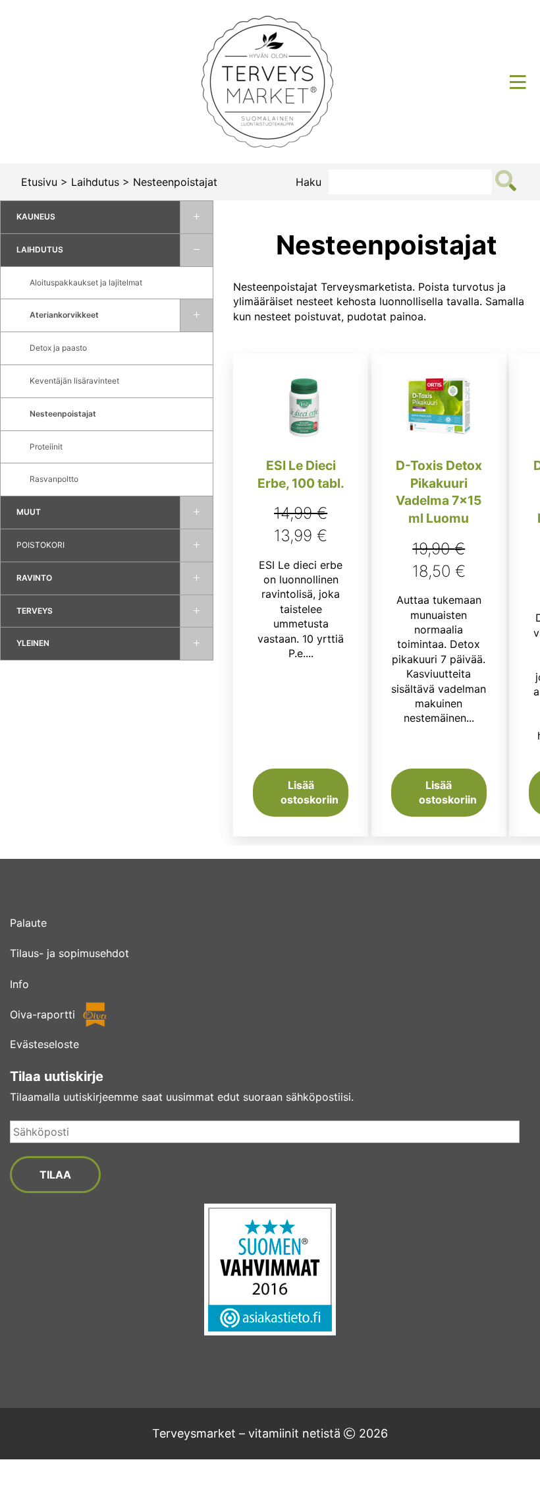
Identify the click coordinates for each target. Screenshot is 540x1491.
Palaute (28, 922)
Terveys (34, 611)
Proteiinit (46, 447)
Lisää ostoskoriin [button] (309, 792)
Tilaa (55, 1174)
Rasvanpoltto (54, 479)
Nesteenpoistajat (63, 414)
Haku (308, 182)
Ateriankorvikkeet (64, 315)
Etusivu (39, 182)
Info (19, 984)
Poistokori (40, 545)
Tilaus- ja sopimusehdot (69, 953)
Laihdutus (95, 182)
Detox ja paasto (58, 348)
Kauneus (35, 216)
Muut (28, 512)
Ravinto (34, 578)
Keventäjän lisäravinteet (74, 381)
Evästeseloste (44, 1044)
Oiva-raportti (42, 1014)
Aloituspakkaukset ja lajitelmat (86, 282)
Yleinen (32, 643)
